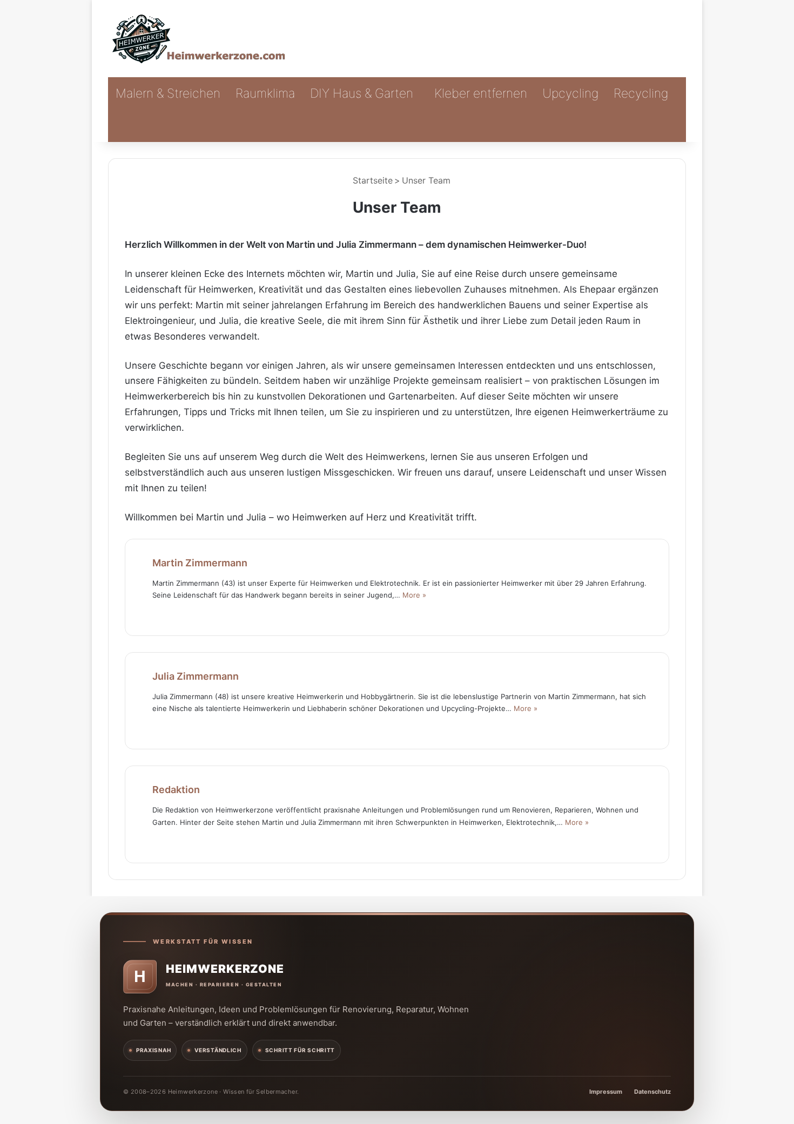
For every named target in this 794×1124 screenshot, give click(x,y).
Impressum (605, 1091)
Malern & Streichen (168, 93)
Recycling (641, 93)
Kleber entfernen (480, 93)
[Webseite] (158, 612)
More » (414, 595)
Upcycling (570, 93)
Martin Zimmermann (199, 562)
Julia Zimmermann (195, 676)
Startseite (371, 180)
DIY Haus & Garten (361, 93)
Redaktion (176, 789)
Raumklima (265, 93)
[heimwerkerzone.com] (200, 38)
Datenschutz (652, 1091)
